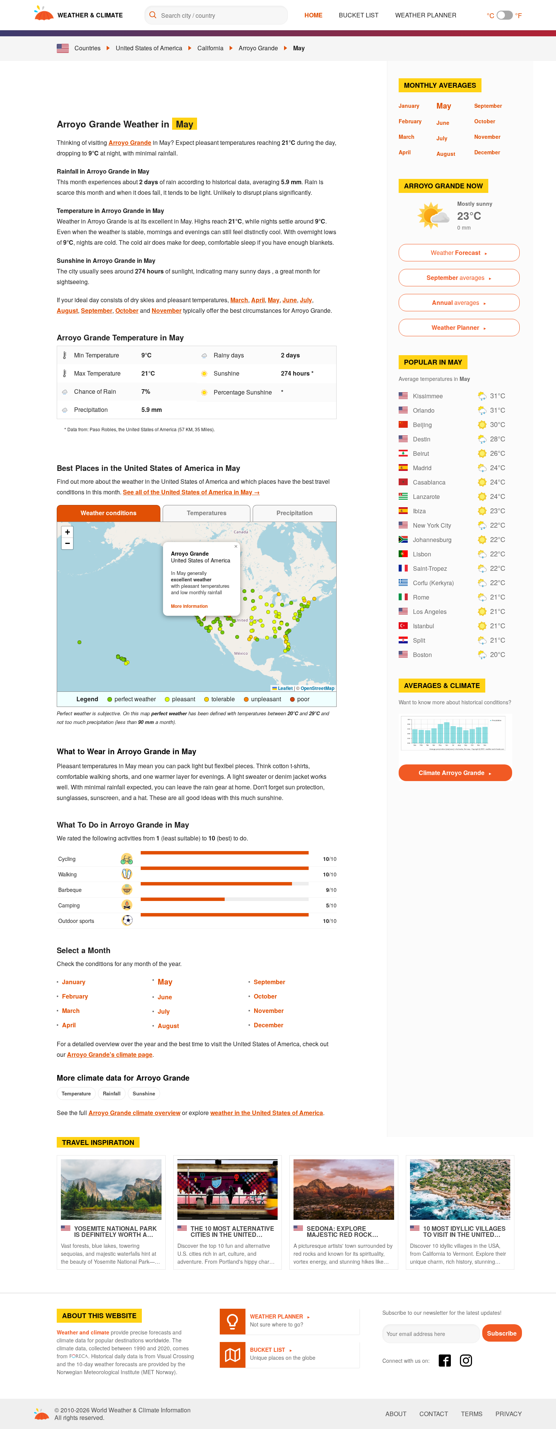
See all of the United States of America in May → (191, 492)
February (75, 996)
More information (189, 606)
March (239, 299)
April (258, 299)
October (126, 310)
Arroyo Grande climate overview (134, 1112)
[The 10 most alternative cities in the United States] (227, 1189)
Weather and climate (83, 1332)
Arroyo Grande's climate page (109, 1054)
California (210, 47)
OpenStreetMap (317, 688)
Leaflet (285, 688)
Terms (472, 1414)
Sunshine (144, 1093)
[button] (231, 625)
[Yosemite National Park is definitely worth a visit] (111, 1189)
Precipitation (294, 512)
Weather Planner (426, 15)
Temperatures (207, 512)
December (268, 1024)
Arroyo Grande (258, 47)
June (290, 299)
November (167, 310)
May (299, 47)
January (73, 981)
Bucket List (359, 15)
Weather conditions (109, 512)
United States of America (149, 47)
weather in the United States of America (266, 1112)
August (67, 310)
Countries (88, 47)
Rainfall (112, 1093)
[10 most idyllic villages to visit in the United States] (460, 1189)
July (306, 299)
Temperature (76, 1093)
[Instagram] (466, 1360)
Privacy (508, 1414)
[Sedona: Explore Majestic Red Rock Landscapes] (344, 1189)
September (96, 310)
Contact (433, 1414)
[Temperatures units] (505, 15)
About (396, 1414)
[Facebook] (445, 1360)
